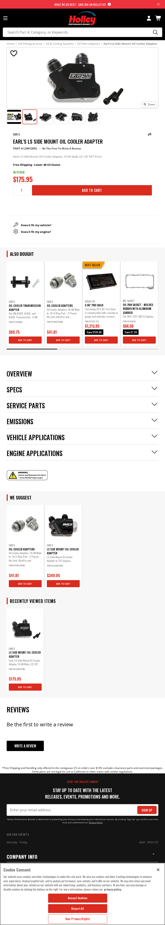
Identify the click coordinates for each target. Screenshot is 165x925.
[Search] (154, 32)
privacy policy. (113, 889)
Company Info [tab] (22, 856)
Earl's (16, 134)
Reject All (77, 908)
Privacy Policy (96, 822)
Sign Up (147, 810)
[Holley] (83, 18)
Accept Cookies (77, 898)
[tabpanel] (25, 303)
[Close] (158, 869)
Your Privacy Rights (77, 919)
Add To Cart (92, 190)
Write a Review (25, 745)
